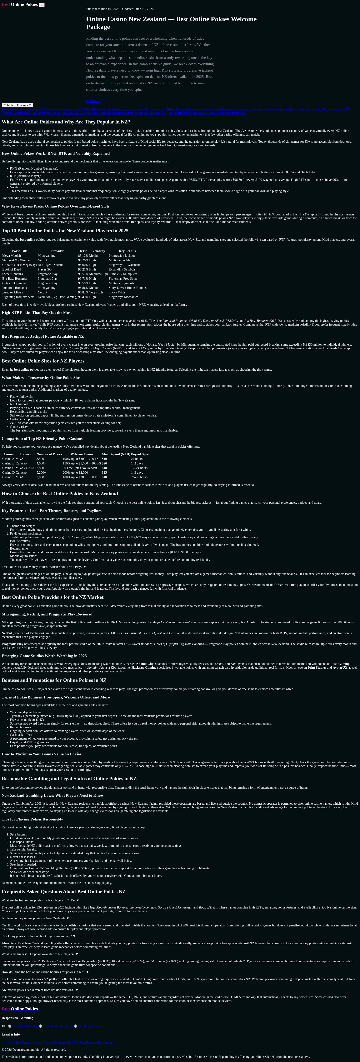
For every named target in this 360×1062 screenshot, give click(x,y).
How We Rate (75, 1042)
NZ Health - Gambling (56, 1026)
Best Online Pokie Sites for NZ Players (192, 109)
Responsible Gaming (100, 1042)
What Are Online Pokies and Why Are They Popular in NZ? (42, 109)
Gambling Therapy (88, 1026)
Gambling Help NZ (23, 1026)
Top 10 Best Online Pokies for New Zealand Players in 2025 (124, 109)
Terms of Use (30, 1042)
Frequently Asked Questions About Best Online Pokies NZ (206, 113)
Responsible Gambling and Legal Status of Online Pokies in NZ (123, 113)
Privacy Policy (11, 1042)
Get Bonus (93, 101)
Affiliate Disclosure (53, 1042)
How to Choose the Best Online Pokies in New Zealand (258, 109)
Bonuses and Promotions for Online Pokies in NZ (45, 113)
